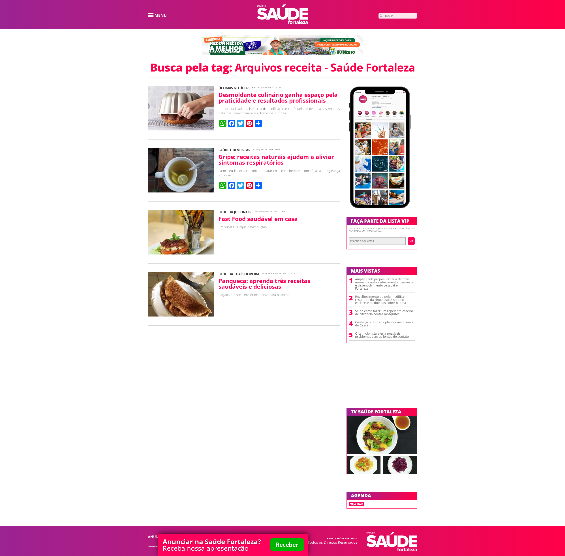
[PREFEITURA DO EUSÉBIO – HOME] (282, 53)
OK (411, 241)
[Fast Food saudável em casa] (181, 253)
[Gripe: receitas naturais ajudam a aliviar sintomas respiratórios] (181, 191)
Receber (287, 544)
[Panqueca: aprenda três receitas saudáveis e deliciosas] (181, 315)
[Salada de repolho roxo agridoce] (400, 472)
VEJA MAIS (356, 504)
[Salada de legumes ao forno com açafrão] (363, 472)
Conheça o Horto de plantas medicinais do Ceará (384, 324)
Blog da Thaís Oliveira (238, 274)
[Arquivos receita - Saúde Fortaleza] (282, 22)
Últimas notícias (233, 88)
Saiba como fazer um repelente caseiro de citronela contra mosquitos (384, 312)
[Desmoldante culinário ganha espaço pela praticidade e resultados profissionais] (181, 129)
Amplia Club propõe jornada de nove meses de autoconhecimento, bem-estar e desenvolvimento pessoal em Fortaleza (385, 284)
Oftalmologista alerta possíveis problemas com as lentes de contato (382, 335)
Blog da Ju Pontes (234, 212)
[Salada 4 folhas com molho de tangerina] (382, 452)
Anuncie (156, 536)
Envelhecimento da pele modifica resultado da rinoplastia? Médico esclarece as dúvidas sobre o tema (380, 299)
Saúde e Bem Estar (234, 150)
